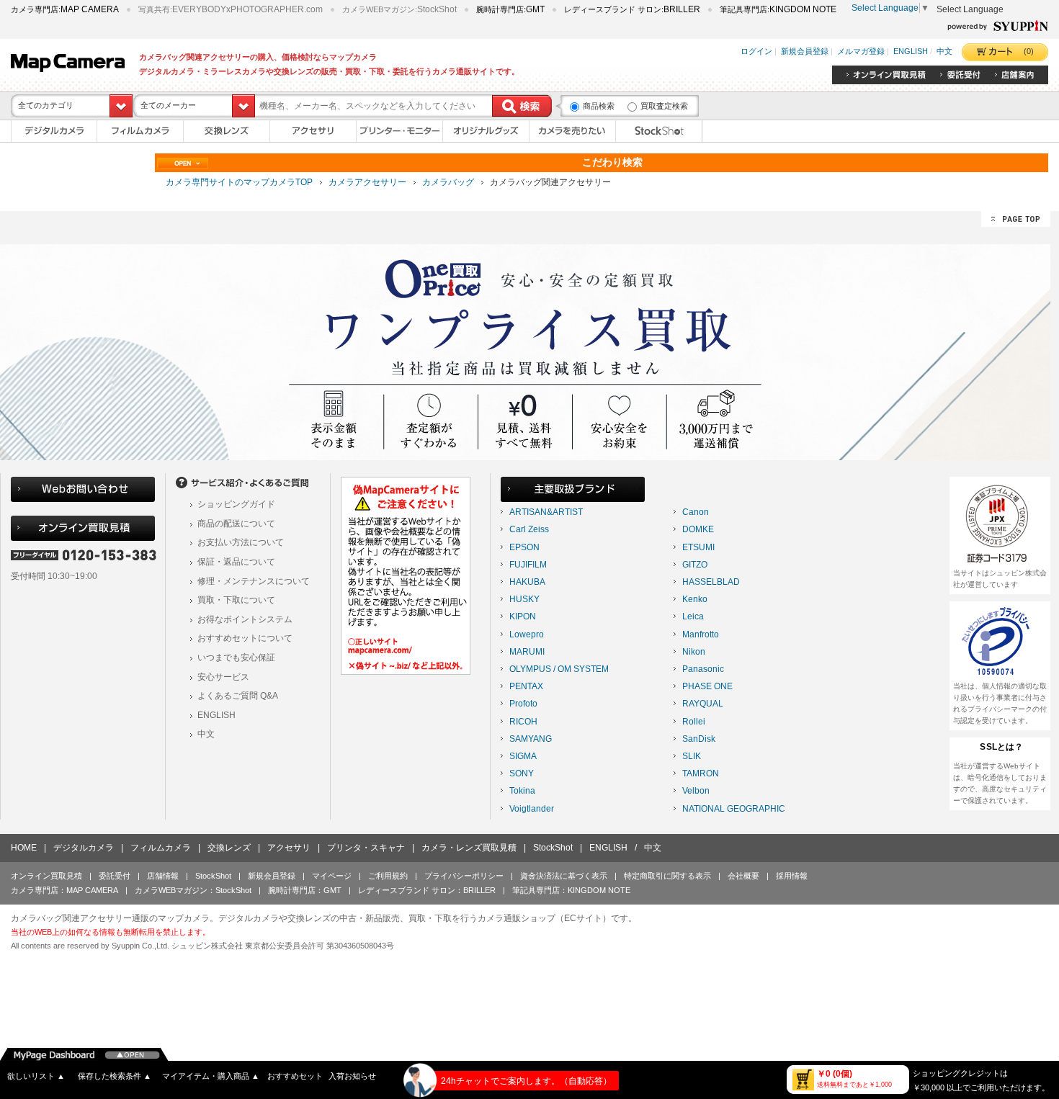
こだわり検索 (612, 162)
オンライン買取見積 (46, 875)
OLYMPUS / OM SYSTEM (559, 669)
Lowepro (526, 634)
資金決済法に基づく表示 (563, 875)
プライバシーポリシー (464, 875)
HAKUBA (527, 582)
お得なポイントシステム (244, 619)
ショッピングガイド (236, 504)
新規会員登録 (804, 52)
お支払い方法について (240, 542)
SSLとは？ (1001, 747)
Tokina (522, 791)
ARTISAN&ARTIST (546, 512)
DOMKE (698, 529)
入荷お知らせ (352, 1076)
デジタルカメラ (83, 848)
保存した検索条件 (114, 1076)
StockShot (553, 848)
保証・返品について (236, 562)
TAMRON (700, 773)
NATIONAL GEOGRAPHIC (733, 809)
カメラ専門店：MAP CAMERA (64, 890)
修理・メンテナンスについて (253, 581)
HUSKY (524, 599)
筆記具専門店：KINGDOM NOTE (571, 890)
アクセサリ (288, 848)
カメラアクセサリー (367, 182)
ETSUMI (698, 547)
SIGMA (523, 756)
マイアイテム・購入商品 (210, 1076)
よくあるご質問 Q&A (237, 696)
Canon (695, 512)
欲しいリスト (36, 1076)
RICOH (523, 722)
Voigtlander (531, 809)
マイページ (332, 875)
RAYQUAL (702, 704)
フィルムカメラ (160, 848)
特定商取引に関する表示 (667, 875)
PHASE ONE (707, 686)
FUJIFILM (528, 565)
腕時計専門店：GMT (304, 890)
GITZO (694, 565)
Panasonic (703, 669)
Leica (693, 616)
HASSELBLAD (711, 582)
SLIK (691, 756)
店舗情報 (163, 875)
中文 (944, 52)
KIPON (522, 616)
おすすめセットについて (244, 638)
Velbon (696, 791)
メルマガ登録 (861, 52)
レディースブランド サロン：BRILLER (427, 890)
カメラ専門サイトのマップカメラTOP (239, 182)
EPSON (524, 547)
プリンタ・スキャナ (366, 848)
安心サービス (223, 677)
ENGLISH (910, 52)
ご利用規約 (388, 875)
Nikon (693, 652)
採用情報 (792, 875)
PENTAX (526, 686)
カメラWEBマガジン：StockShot (193, 890)
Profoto (523, 704)
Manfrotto (700, 634)
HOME (24, 848)
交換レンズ (229, 848)
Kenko (694, 599)
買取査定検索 (664, 106)
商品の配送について (236, 524)
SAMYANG (530, 739)
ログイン (756, 52)
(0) (1029, 51)
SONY (521, 773)
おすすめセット (295, 1076)
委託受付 (114, 875)
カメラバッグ (448, 182)
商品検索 (599, 106)
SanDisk (698, 739)
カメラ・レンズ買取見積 (469, 848)
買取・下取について (236, 600)
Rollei (693, 722)
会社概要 (743, 875)
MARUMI (527, 652)
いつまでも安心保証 (236, 657)
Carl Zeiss (529, 529)
